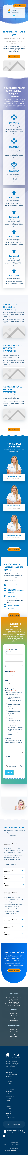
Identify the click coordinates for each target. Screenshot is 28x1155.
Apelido (7, 667)
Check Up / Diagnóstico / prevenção (14, 697)
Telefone (10, 671)
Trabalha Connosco (10, 1118)
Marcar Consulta (20, 5)
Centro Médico (9, 1072)
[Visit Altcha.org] (21, 766)
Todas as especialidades (11, 1074)
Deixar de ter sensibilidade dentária (14, 733)
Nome (6, 660)
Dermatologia (9, 1081)
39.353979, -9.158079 (15, 1006)
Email (6, 680)
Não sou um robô (12, 766)
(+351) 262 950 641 (14, 997)
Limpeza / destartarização (14, 704)
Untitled (7, 756)
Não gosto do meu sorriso (14, 711)
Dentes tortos (11, 713)
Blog (7, 1115)
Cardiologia (8, 1079)
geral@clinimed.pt (14, 1000)
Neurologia (8, 1083)
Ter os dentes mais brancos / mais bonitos (15, 730)
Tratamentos (9, 1098)
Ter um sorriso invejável (13, 722)
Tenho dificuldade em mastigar (15, 727)
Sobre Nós (8, 1111)
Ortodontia (8, 1094)
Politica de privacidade (15, 1124)
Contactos (8, 1113)
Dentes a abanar (12, 725)
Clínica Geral (9, 1077)
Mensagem (8, 738)
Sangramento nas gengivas (14, 720)
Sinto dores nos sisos (13, 715)
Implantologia (9, 1092)
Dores (9, 706)
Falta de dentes (11, 708)
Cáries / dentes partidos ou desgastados (14, 701)
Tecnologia (8, 1100)
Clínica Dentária (9, 1096)
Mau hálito (10, 718)
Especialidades (9, 1109)
